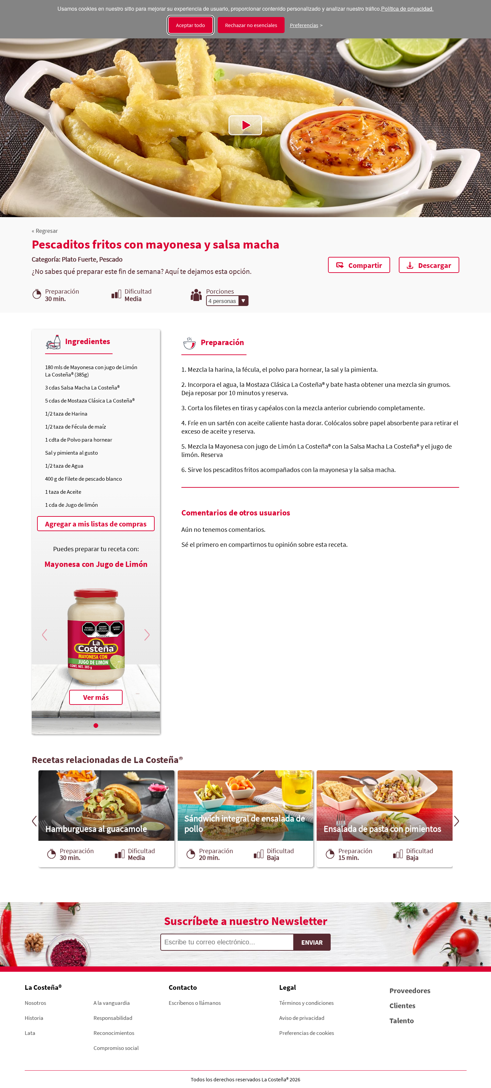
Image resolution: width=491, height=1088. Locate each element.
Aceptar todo (190, 25)
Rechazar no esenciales (251, 25)
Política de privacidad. (407, 8)
